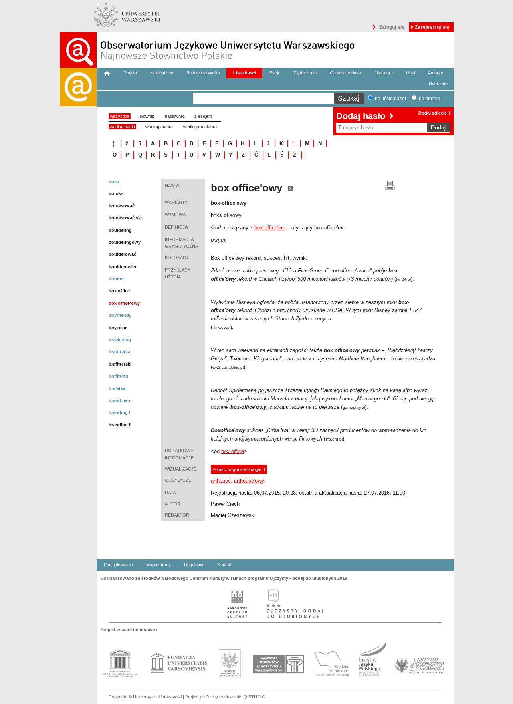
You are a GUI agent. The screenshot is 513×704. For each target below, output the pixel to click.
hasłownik (174, 116)
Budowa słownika (203, 72)
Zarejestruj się (432, 27)
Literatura (383, 72)
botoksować (122, 205)
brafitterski (120, 364)
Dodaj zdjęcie (432, 113)
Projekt (130, 72)
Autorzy (435, 72)
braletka (117, 388)
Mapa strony (158, 564)
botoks (116, 193)
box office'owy (124, 303)
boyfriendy (120, 315)
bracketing (120, 339)
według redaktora (200, 126)
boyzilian (118, 327)
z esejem (203, 116)
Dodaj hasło (360, 116)
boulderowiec (123, 266)
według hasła (122, 126)
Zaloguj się (392, 27)
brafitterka (119, 351)
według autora (159, 126)
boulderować (122, 254)
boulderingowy (125, 242)
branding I (119, 412)
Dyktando (438, 83)
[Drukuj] (390, 185)
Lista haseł (244, 72)
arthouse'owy (249, 481)
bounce (117, 278)
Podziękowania (118, 564)
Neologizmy (161, 72)
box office (119, 290)
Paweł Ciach (225, 504)
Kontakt (225, 564)
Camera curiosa (345, 72)
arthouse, (221, 481)
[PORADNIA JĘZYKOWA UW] (78, 386)
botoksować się (125, 217)
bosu (114, 181)
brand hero (120, 400)
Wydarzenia (305, 72)
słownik (147, 116)
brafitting (118, 376)
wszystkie (119, 116)
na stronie (429, 98)
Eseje (274, 72)
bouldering (120, 230)
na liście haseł (390, 98)
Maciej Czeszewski (233, 515)
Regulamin (194, 564)
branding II (120, 424)
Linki (410, 72)
